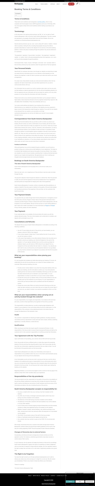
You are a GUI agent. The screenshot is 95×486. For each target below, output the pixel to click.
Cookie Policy (73, 483)
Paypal (47, 205)
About (30, 475)
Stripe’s (53, 205)
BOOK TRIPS (71, 4)
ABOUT (58, 4)
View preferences (89, 480)
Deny (80, 480)
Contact (53, 475)
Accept (70, 480)
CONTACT (65, 4)
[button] (92, 472)
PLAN (36, 4)
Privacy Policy (45, 475)
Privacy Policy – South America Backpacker (82, 483)
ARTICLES (52, 4)
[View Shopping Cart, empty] (77, 4)
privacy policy (41, 21)
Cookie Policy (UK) (62, 475)
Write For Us (36, 475)
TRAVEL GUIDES (44, 4)
